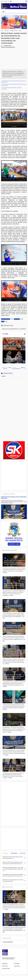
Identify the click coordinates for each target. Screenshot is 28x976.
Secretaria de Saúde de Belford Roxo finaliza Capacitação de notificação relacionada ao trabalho (14, 347)
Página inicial (4, 963)
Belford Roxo (7, 30)
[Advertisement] (14, 59)
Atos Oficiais (16, 963)
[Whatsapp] (8, 1)
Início (2, 30)
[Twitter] (2, 1)
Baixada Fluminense (13, 30)
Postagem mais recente (9, 367)
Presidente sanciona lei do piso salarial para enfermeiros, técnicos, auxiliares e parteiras (13, 360)
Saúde (20, 30)
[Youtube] (6, 1)
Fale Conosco (5, 966)
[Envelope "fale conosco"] (10, 1)
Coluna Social (17, 966)
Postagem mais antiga (19, 368)
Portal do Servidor (6, 968)
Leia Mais (5, 572)
